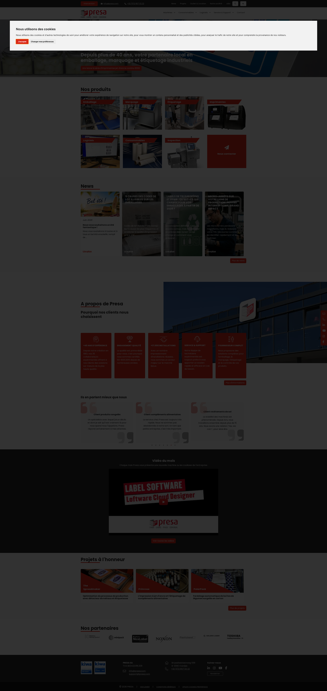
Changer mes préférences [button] (42, 41)
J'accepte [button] (22, 41)
